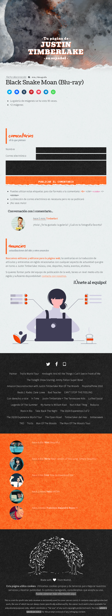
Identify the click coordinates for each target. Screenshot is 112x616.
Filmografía (42, 77)
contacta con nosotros (54, 276)
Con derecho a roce (17, 398)
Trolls (30, 423)
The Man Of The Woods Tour (75, 423)
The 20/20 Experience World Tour (24, 417)
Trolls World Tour (29, 373)
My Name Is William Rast (54, 404)
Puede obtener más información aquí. (56, 593)
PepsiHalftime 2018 (92, 386)
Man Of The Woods (46, 423)
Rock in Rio (26, 411)
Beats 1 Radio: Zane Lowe (31, 392)
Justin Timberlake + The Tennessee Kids (63, 398)
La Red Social (95, 398)
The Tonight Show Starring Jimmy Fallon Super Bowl (55, 380)
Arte (34, 77)
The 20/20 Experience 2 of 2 (74, 411)
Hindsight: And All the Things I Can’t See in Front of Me (71, 373)
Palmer (13, 373)
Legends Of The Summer (24, 404)
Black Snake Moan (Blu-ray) (45, 82)
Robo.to (94, 404)
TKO (22, 423)
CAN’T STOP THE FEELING (78, 392)
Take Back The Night (46, 411)
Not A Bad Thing (78, 404)
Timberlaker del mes (76, 417)
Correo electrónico (16, 155)
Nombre (10, 149)
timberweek (96, 417)
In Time (35, 398)
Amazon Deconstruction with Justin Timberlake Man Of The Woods (43, 386)
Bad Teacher (54, 392)
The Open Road (53, 417)
